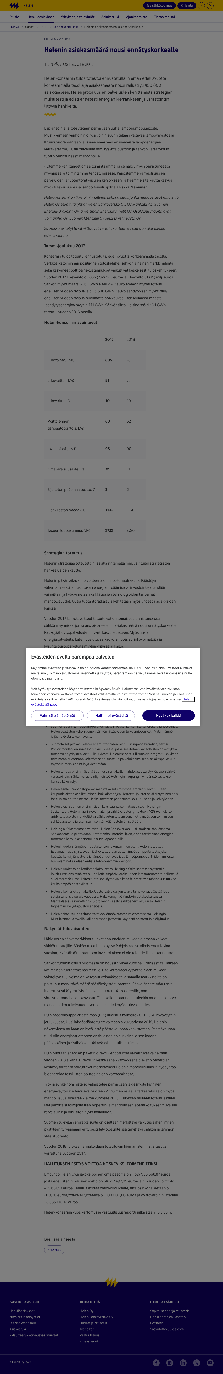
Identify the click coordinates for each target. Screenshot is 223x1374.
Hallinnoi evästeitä (112, 716)
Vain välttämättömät (57, 716)
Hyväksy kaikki (168, 716)
